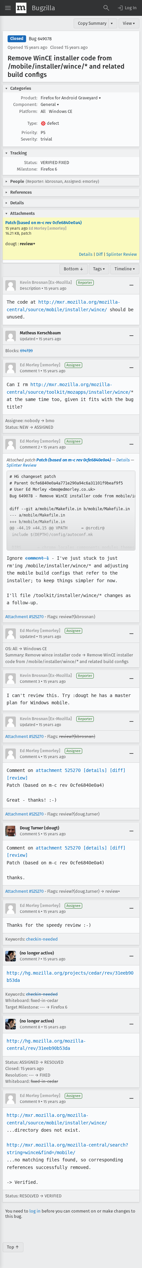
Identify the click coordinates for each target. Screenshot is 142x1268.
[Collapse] (131, 285)
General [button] (50, 104)
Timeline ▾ (125, 268)
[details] (95, 770)
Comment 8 (30, 1027)
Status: (30, 162)
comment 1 (37, 558)
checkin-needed (42, 939)
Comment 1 (30, 371)
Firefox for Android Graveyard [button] (71, 97)
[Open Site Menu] (8, 8)
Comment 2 (30, 447)
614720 (26, 350)
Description (30, 288)
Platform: (28, 111)
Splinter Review (121, 254)
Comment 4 (30, 756)
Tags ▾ (99, 268)
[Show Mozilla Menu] (21, 8)
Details (85, 254)
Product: (29, 97)
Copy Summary (92, 23)
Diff (99, 254)
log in (35, 1211)
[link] (71, 511)
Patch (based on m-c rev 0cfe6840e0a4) (43, 222)
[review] (17, 778)
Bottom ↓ (74, 268)
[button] (126, 8)
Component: (25, 104)
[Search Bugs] (106, 8)
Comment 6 (30, 911)
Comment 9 (30, 1101)
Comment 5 (30, 834)
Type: (32, 123)
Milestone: (27, 169)
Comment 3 (30, 681)
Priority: (29, 132)
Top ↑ (13, 1247)
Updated (27, 339)
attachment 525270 (58, 770)
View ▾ (129, 23)
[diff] (117, 770)
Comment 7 (30, 959)
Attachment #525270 (24, 616)
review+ (27, 243)
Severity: (29, 139)
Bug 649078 (40, 39)
